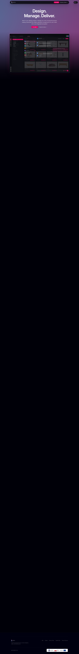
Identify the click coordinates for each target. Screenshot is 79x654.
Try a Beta (56, 2)
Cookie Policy (58, 640)
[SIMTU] (13, 2)
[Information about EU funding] (57, 650)
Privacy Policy (51, 640)
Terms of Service (65, 640)
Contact (46, 640)
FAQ (42, 640)
